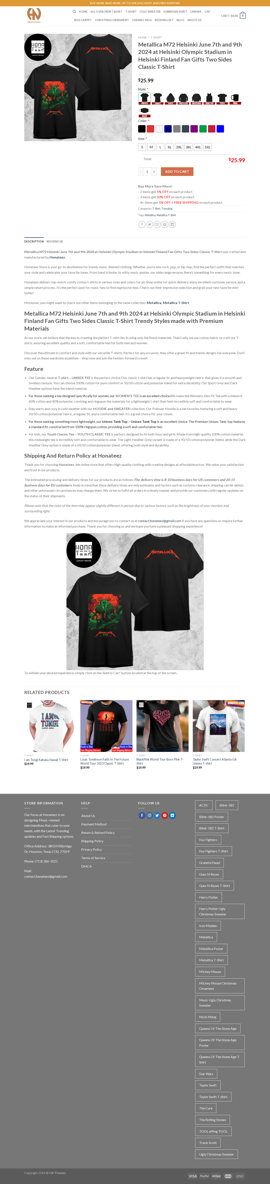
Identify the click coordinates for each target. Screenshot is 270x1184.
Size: (142, 139)
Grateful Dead (209, 863)
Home (83, 11)
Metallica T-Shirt (166, 215)
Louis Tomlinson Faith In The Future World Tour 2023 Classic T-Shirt (104, 761)
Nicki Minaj (207, 1017)
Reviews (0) (55, 241)
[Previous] (24, 742)
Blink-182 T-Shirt (211, 828)
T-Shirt (131, 11)
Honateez (57, 257)
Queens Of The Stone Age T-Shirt (219, 1059)
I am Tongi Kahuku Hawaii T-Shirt (46, 760)
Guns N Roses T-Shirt (214, 886)
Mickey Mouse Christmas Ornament (217, 986)
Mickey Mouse (210, 972)
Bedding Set (164, 20)
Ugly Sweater (150, 11)
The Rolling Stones (212, 1120)
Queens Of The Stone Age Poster (217, 1042)
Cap (207, 11)
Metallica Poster (211, 949)
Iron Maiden (208, 926)
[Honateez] (45, 15)
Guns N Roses (209, 874)
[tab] (34, 241)
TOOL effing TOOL (213, 1131)
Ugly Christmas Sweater (216, 1154)
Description (34, 241)
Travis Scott (208, 1143)
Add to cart (177, 171)
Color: (143, 121)
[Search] (74, 12)
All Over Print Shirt (106, 11)
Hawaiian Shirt (175, 11)
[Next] (244, 742)
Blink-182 (227, 805)
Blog (180, 20)
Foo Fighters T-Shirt (213, 851)
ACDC (204, 805)
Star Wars (206, 1074)
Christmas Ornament (112, 20)
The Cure (205, 1108)
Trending (166, 208)
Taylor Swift (208, 1085)
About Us (194, 20)
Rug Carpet (83, 20)
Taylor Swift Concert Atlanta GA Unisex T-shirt (215, 761)
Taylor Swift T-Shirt (213, 1097)
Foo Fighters (208, 840)
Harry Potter (208, 897)
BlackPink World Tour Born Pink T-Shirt (160, 761)
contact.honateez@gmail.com (159, 521)
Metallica (150, 215)
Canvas (196, 11)
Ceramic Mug (142, 20)
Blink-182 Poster (211, 817)
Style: (143, 89)
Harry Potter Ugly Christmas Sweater (212, 911)
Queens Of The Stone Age (217, 1028)
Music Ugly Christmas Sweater (215, 1002)
